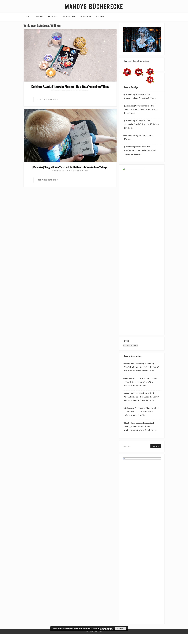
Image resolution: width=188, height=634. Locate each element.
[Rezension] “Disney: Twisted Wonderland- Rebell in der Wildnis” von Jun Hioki (141, 124)
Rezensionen (53, 17)
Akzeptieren (120, 629)
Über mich (39, 17)
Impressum (100, 17)
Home (28, 17)
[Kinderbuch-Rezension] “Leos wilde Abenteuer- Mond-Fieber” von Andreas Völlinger (70, 86)
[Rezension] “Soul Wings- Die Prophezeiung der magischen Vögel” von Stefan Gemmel (140, 150)
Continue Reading (47, 99)
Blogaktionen (69, 17)
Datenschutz (85, 17)
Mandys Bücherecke (94, 6)
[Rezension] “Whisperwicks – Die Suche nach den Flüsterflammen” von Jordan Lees (140, 109)
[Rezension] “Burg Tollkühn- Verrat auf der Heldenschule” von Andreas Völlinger (70, 167)
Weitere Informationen (106, 628)
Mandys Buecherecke (80, 90)
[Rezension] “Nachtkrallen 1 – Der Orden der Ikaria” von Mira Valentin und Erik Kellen (141, 367)
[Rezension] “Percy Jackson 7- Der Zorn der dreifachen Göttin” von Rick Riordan (140, 426)
